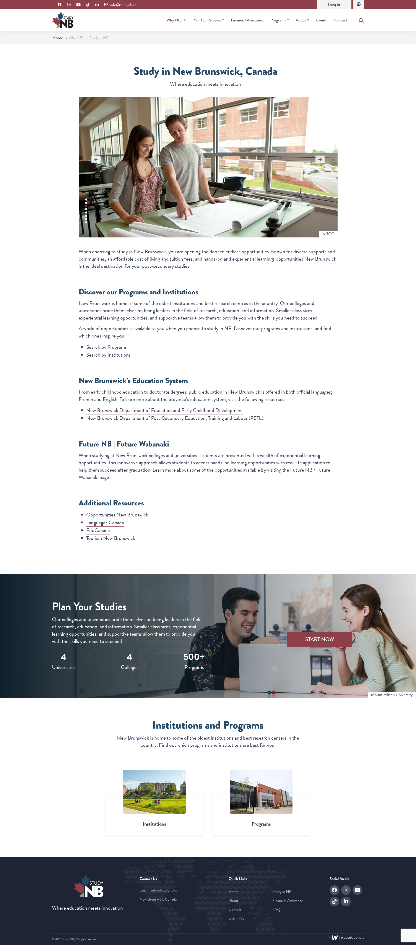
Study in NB (281, 892)
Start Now (319, 639)
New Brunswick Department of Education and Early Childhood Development (164, 410)
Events (321, 20)
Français (334, 4)
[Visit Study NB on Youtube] (78, 5)
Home (58, 38)
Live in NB (237, 918)
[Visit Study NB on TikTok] (88, 5)
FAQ (276, 909)
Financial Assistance (247, 20)
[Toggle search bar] (361, 19)
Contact (340, 20)
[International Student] (358, 4)
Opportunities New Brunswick (117, 515)
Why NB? (175, 20)
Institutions (154, 824)
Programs (278, 20)
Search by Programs (106, 347)
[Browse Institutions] (154, 792)
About (301, 20)
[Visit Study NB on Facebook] (60, 5)
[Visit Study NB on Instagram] (69, 5)
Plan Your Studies (206, 20)
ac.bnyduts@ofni (164, 890)
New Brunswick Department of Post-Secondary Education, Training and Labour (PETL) (174, 418)
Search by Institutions (108, 355)
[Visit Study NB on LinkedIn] (97, 5)
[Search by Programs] (261, 792)
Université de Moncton (315, 234)
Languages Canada (105, 522)
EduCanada (98, 530)
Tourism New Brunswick (110, 538)
